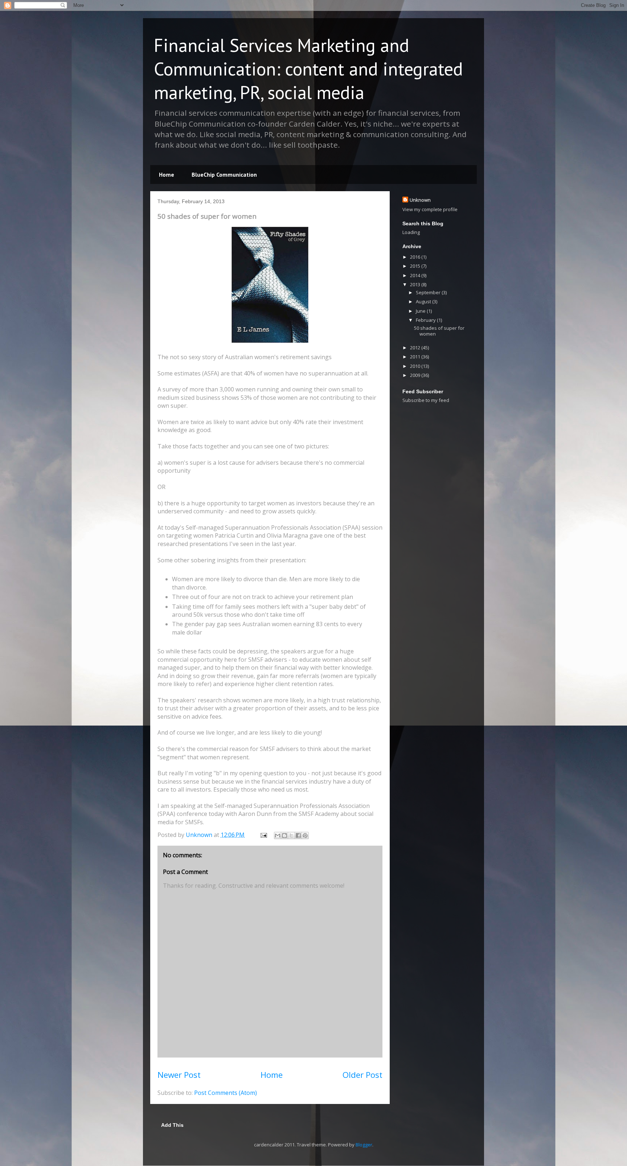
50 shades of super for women (439, 331)
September (429, 292)
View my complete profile (430, 209)
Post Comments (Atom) (225, 1093)
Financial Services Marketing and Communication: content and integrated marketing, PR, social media (308, 68)
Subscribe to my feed (425, 400)
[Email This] (277, 835)
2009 (415, 375)
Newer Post (179, 1074)
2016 (415, 257)
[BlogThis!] (284, 835)
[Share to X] (291, 835)
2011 (415, 356)
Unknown (420, 200)
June (421, 311)
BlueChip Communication (224, 174)
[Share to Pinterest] (305, 835)
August (424, 301)
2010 (415, 366)
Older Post (362, 1074)
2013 (415, 284)
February (426, 320)
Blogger (364, 1144)
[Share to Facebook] (298, 835)
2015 (415, 266)
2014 (415, 275)
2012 (415, 347)
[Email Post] (263, 835)
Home (166, 174)
